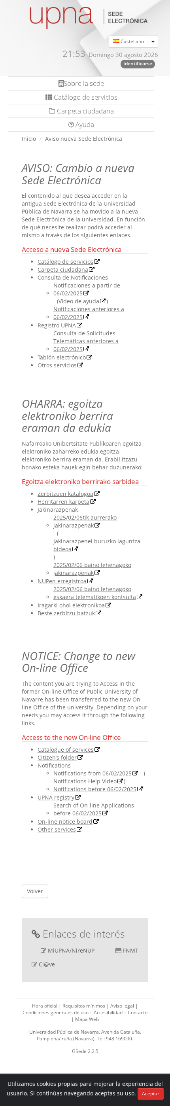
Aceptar (150, 1093)
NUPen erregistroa (62, 581)
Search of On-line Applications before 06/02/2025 (93, 809)
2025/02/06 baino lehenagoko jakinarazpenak (92, 569)
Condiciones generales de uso (56, 1012)
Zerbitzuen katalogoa (65, 493)
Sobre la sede (84, 83)
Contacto (137, 1012)
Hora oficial (45, 1005)
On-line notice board (65, 821)
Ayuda (84, 124)
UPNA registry (56, 797)
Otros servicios (57, 365)
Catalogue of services (66, 749)
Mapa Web (87, 1019)
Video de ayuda (79, 301)
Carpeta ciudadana (84, 110)
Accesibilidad (109, 1012)
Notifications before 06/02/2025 (94, 789)
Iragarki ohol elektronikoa (71, 605)
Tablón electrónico (62, 357)
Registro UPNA (57, 325)
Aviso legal (122, 1005)
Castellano (131, 41)
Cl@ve (47, 964)
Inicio (29, 138)
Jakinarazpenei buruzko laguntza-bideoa (97, 545)
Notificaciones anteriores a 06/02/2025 (88, 313)
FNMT (130, 950)
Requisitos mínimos (84, 1005)
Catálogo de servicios (84, 97)
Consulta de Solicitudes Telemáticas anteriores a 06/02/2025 (86, 341)
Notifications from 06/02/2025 (92, 773)
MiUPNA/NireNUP (71, 950)
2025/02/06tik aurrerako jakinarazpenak (85, 521)
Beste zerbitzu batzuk (66, 613)
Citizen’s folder (57, 757)
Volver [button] (35, 891)
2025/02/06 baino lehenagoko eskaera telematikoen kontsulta (94, 593)
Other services (57, 829)
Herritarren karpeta (63, 501)
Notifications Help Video (85, 781)
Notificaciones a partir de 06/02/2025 (86, 289)
